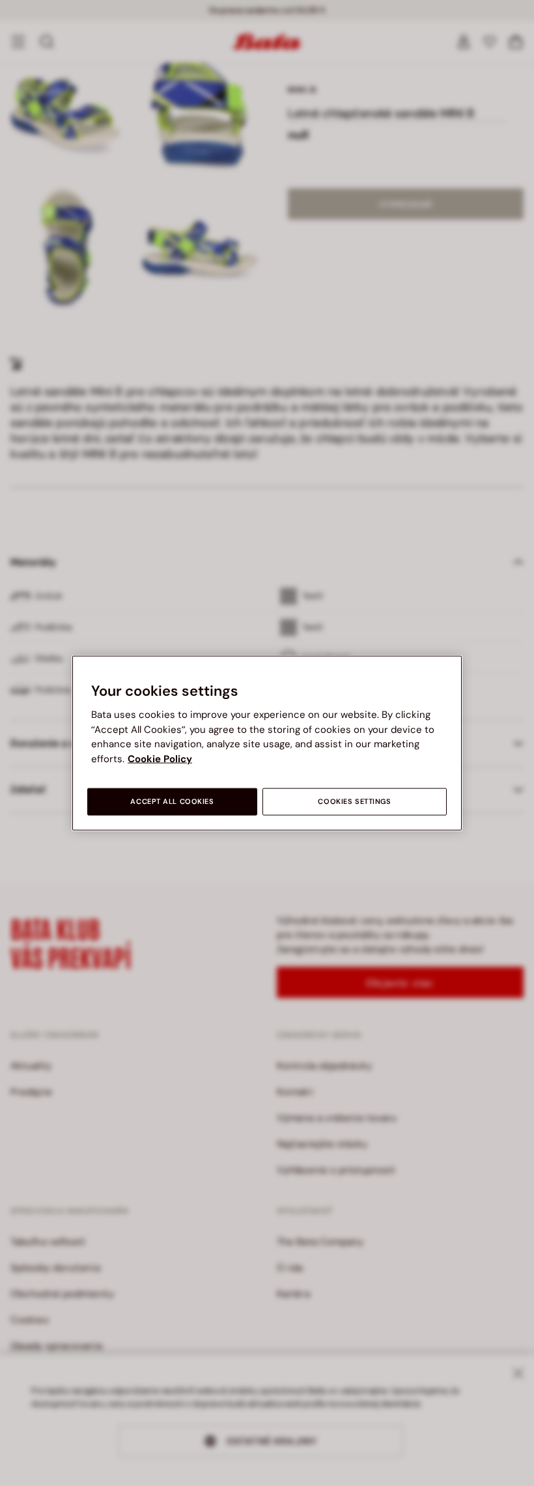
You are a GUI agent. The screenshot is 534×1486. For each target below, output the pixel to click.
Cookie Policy (160, 758)
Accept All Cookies (172, 802)
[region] (267, 743)
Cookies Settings (354, 802)
